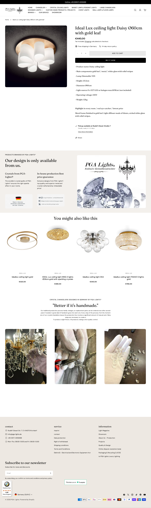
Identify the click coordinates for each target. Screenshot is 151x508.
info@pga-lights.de (15, 434)
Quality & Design (105, 445)
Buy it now (110, 60)
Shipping (88, 41)
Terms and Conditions (62, 449)
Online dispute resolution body (110, 449)
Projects (102, 442)
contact (57, 434)
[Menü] (10, 481)
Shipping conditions (61, 445)
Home (7, 20)
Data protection (60, 438)
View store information (85, 132)
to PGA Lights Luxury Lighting (109, 456)
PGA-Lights (15, 500)
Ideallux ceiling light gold (22, 277)
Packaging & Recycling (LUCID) (110, 453)
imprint (56, 431)
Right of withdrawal (61, 442)
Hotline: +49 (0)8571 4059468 (75, 2)
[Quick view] (36, 229)
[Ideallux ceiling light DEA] (93, 248)
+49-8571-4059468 (15, 438)
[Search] (135, 10)
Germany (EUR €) (24, 495)
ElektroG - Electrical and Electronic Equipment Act (72, 453)
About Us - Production (107, 438)
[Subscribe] (50, 473)
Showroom (102, 434)
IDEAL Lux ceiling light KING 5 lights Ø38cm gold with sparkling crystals (57, 278)
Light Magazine (104, 431)
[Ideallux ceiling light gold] (22, 248)
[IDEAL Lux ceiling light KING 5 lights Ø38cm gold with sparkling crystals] (58, 248)
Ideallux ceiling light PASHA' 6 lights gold (129, 278)
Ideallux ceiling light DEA (93, 277)
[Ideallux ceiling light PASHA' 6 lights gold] (128, 248)
